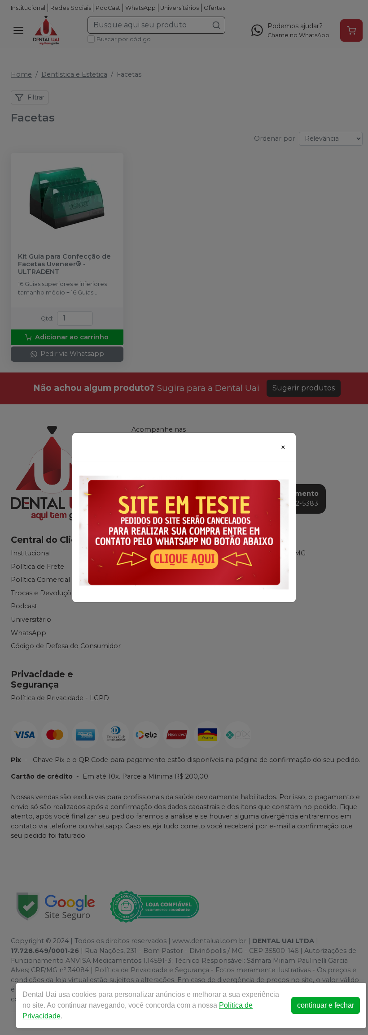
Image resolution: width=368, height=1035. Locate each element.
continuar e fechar (325, 1005)
